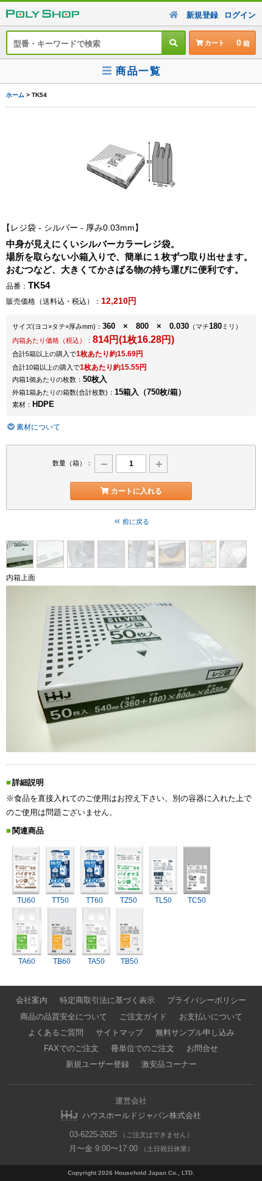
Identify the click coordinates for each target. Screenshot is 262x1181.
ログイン (240, 15)
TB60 (62, 961)
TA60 (26, 961)
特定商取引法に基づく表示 (107, 1000)
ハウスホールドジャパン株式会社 (141, 1115)
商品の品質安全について (63, 1016)
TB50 (129, 961)
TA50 (96, 961)
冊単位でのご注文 (142, 1048)
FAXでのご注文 (71, 1048)
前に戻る (135, 521)
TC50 (197, 900)
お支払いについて (211, 1016)
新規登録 (202, 15)
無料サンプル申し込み (195, 1032)
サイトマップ (119, 1032)
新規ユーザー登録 (97, 1064)
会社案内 (32, 1000)
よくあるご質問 (55, 1032)
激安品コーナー (169, 1064)
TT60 (94, 900)
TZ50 (128, 900)
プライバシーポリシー (206, 1000)
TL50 (163, 900)
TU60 (26, 900)
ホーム (15, 95)
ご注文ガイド (143, 1016)
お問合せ (202, 1048)
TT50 (60, 900)
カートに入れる (136, 491)
